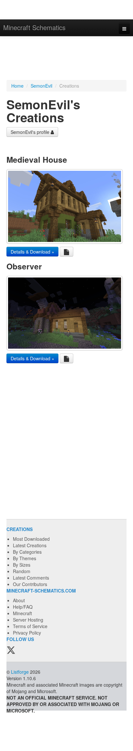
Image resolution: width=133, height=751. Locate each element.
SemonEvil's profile (31, 132)
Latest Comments (31, 577)
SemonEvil (41, 85)
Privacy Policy (27, 632)
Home (17, 85)
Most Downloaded (31, 539)
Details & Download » (32, 251)
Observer (24, 266)
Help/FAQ (23, 607)
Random (21, 571)
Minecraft (22, 613)
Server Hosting (28, 619)
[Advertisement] (66, 59)
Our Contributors (30, 584)
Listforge (20, 672)
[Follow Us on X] (10, 650)
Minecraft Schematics (34, 27)
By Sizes (21, 564)
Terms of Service (30, 626)
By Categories (27, 552)
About (19, 600)
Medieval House (36, 159)
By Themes (24, 558)
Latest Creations (29, 545)
